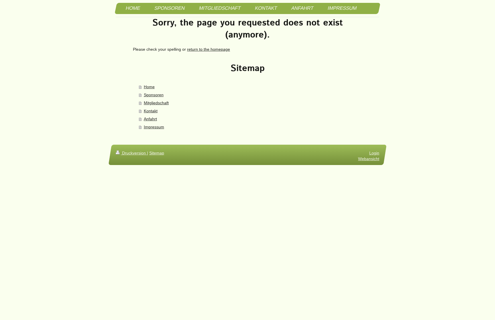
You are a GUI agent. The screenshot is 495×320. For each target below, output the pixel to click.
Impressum (154, 127)
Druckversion (134, 153)
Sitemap (156, 153)
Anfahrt (150, 119)
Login (374, 153)
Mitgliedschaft (156, 103)
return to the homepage (208, 49)
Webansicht (368, 158)
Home (149, 87)
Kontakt (151, 111)
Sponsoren (154, 95)
